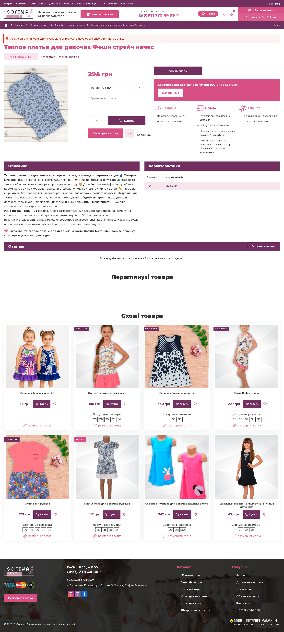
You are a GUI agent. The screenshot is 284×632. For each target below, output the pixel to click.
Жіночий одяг (190, 575)
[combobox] (116, 87)
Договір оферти (248, 610)
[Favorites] (231, 14)
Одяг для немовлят (195, 596)
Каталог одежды (102, 14)
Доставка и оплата (61, 3)
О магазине (38, 3)
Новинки (21, 3)
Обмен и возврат (88, 3)
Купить (129, 120)
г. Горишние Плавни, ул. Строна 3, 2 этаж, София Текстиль (107, 585)
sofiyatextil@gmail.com (81, 579)
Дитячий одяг (191, 589)
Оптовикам (110, 3)
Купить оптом (178, 71)
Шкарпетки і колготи (196, 610)
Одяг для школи (192, 603)
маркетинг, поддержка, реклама (257, 624)
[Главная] (6, 25)
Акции (8, 3)
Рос (277, 3)
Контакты (127, 3)
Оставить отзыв (263, 246)
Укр (271, 3)
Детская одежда (67, 57)
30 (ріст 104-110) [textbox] (101, 88)
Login (224, 14)
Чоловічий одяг (192, 582)
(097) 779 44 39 (159, 15)
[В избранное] (55, 404)
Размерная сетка (105, 133)
